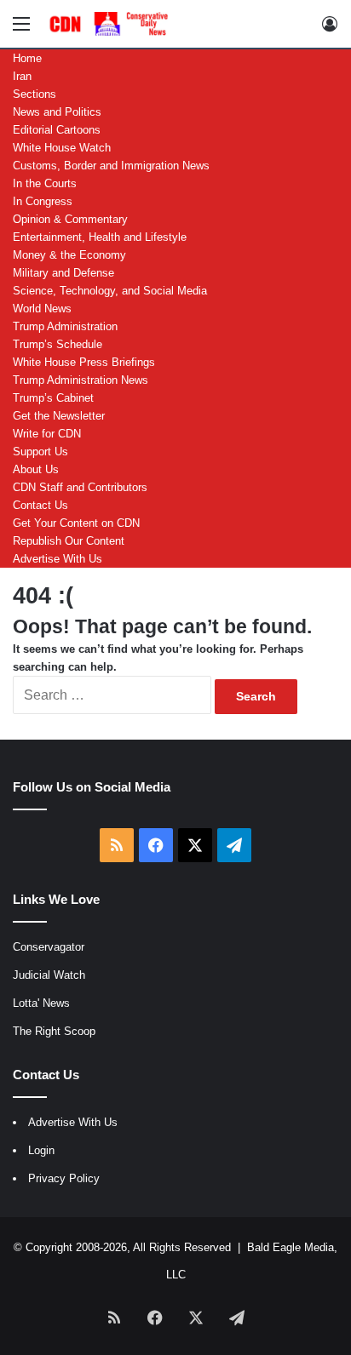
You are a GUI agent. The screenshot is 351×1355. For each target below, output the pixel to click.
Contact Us (40, 505)
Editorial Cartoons (57, 129)
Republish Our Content (68, 541)
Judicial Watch (49, 975)
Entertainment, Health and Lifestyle (100, 237)
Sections (34, 94)
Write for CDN (47, 433)
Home (27, 58)
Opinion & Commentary (70, 219)
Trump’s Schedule (57, 344)
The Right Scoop (54, 1031)
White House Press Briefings (84, 362)
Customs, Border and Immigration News (111, 165)
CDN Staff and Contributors (80, 487)
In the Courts (45, 183)
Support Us (40, 451)
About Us (36, 469)
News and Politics (57, 112)
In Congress (42, 201)
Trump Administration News (80, 380)
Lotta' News (41, 1003)
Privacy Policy (64, 1178)
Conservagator (48, 946)
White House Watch (62, 147)
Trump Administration (65, 326)
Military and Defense (63, 272)
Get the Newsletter (59, 415)
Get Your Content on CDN (76, 523)
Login (41, 1150)
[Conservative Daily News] (111, 24)
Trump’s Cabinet (53, 398)
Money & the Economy (69, 255)
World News (42, 308)
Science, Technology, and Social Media (110, 290)
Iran (22, 76)
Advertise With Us (57, 558)
